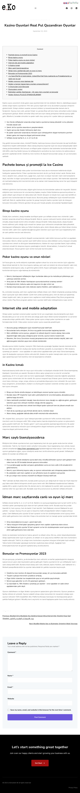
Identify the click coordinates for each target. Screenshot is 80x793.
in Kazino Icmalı (14, 65)
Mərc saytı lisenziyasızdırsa (18, 68)
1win (4, 611)
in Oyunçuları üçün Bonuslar (18, 87)
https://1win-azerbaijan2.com (28, 449)
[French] (67, 3)
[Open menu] (35, 8)
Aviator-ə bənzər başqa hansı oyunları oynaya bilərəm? (28, 84)
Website (11, 699)
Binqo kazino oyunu (15, 57)
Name (10, 676)
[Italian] (73, 3)
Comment (12, 652)
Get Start (38, 763)
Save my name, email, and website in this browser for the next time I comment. (40, 710)
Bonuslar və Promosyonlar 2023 (20, 73)
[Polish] (76, 3)
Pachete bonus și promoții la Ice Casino (22, 55)
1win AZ (8, 611)
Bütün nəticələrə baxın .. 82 (40, 20)
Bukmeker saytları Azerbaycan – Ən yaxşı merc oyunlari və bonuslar (33, 92)
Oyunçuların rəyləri (15, 89)
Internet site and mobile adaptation (21, 63)
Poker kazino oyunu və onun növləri (21, 60)
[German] (70, 3)
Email (10, 687)
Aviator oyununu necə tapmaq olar (20, 81)
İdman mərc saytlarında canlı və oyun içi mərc (25, 71)
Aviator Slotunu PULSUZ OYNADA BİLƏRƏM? (24, 95)
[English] (64, 3)
